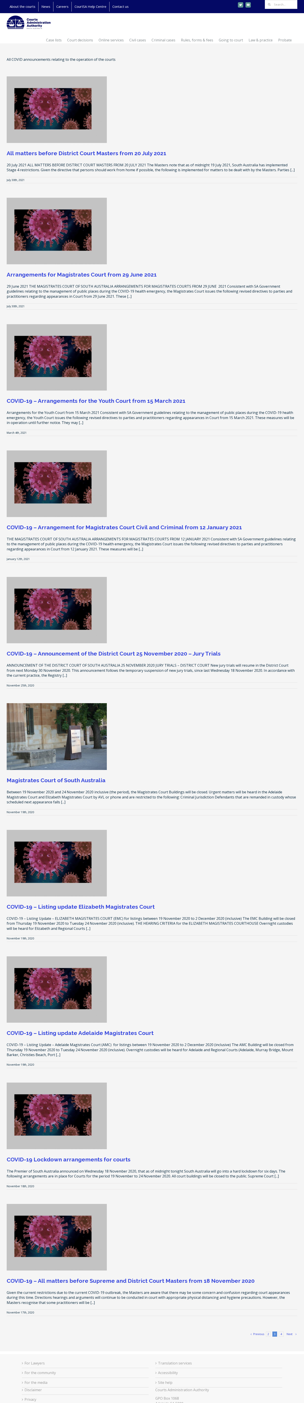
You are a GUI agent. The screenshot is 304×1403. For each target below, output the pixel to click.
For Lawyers (34, 1363)
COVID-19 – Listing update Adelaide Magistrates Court (80, 1033)
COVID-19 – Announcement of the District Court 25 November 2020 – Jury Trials (114, 653)
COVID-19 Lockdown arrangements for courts (68, 1159)
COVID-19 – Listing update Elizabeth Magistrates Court (81, 906)
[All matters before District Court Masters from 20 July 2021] (57, 109)
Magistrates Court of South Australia (56, 780)
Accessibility (168, 1372)
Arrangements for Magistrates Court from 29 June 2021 (82, 274)
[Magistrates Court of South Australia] (57, 736)
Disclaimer (33, 1389)
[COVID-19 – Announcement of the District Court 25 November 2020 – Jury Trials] (57, 610)
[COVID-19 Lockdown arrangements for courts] (57, 1116)
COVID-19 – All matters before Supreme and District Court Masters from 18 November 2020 (131, 1280)
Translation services (175, 1363)
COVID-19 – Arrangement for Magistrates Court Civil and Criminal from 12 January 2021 (124, 527)
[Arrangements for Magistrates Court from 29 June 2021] (57, 231)
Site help (165, 1382)
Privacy (30, 1399)
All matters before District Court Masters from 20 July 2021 (86, 153)
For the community (40, 1372)
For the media (35, 1382)
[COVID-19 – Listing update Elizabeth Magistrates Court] (57, 863)
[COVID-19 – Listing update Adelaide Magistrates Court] (57, 989)
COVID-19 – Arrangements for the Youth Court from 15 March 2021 (96, 400)
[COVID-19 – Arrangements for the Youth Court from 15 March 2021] (57, 357)
